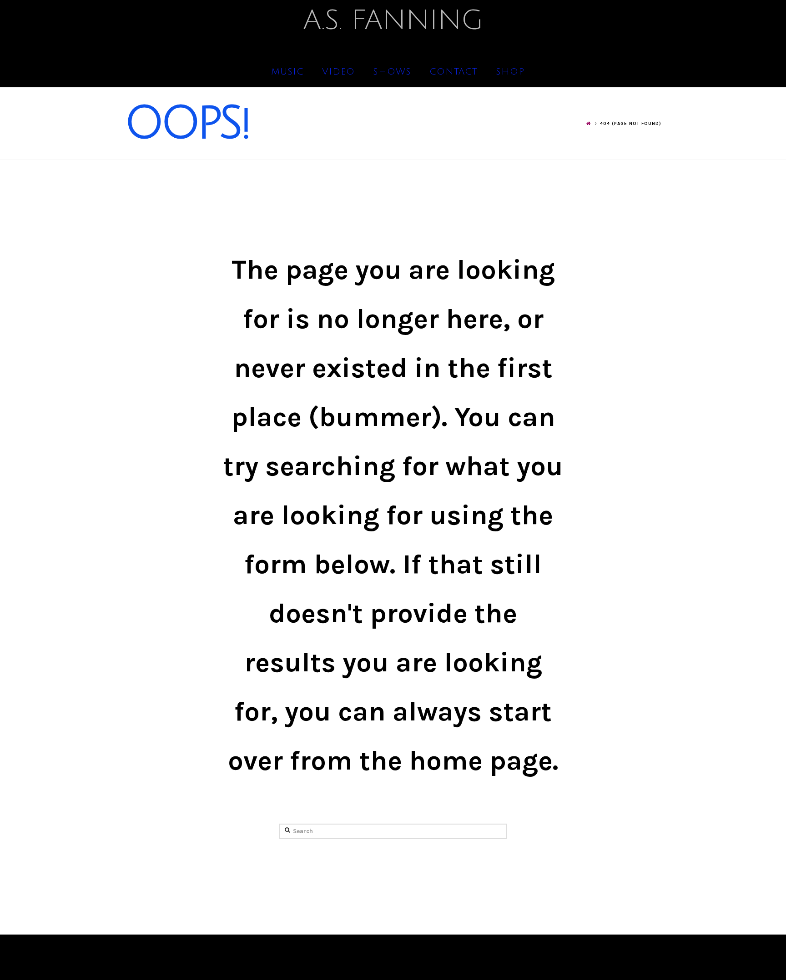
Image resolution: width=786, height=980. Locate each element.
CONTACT (453, 72)
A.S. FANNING (393, 20)
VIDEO (338, 72)
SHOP (510, 72)
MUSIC (287, 72)
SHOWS (392, 72)
